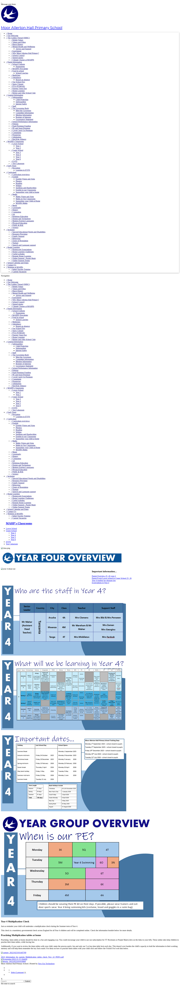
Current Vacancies (19, 272)
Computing (16, 212)
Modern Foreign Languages (23, 221)
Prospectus (16, 135)
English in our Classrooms (26, 190)
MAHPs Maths (21, 203)
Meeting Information (24, 115)
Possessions (20, 66)
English (15, 177)
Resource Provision (19, 234)
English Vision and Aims (25, 179)
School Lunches (22, 73)
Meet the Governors (23, 111)
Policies (15, 124)
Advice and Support (23, 49)
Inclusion (11, 230)
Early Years (11, 166)
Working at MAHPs (15, 267)
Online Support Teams (21, 261)
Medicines (16, 75)
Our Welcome (12, 36)
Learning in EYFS (23, 170)
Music (14, 205)
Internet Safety (21, 104)
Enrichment (16, 51)
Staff (14, 106)
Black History (17, 44)
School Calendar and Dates (18, 263)
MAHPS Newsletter (20, 69)
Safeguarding (17, 97)
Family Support (18, 236)
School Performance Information (25, 122)
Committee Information (25, 113)
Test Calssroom (18, 163)
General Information (15, 95)
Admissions (16, 137)
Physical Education (19, 223)
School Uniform (18, 64)
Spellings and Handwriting (26, 188)
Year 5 (18, 157)
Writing (18, 186)
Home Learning (18, 91)
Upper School (17, 150)
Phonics (19, 181)
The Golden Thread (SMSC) (18, 38)
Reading (19, 183)
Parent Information (14, 62)
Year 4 (18, 155)
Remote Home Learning (21, 256)
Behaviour (16, 238)
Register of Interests (23, 117)
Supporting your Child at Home (28, 201)
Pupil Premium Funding (21, 126)
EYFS (14, 161)
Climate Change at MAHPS (23, 60)
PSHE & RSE (17, 225)
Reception (16, 168)
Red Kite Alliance (19, 139)
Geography (16, 208)
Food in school (18, 71)
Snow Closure (17, 84)
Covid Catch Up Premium (22, 130)
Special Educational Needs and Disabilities (28, 232)
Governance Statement (24, 119)
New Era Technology (46, 964)
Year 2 (18, 148)
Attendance (16, 77)
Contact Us (11, 265)
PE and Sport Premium (21, 128)
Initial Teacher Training (21, 269)
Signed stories (17, 58)
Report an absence (23, 80)
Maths (14, 194)
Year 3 (18, 152)
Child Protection (22, 100)
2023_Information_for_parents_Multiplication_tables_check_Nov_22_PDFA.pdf (32, 957)
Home (9, 33)
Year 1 (18, 146)
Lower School (17, 144)
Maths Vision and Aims (25, 197)
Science (15, 227)
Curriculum (11, 172)
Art (13, 214)
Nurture (15, 243)
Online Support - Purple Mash (24, 258)
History (15, 210)
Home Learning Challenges (23, 252)
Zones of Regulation (20, 241)
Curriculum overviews (21, 175)
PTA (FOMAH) (18, 86)
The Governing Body (20, 108)
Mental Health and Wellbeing (23, 47)
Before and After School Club (24, 93)
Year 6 (18, 159)
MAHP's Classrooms (15, 141)
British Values (17, 40)
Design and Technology (21, 219)
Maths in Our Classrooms (25, 199)
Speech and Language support (24, 245)
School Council (18, 55)
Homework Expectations (22, 249)
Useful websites (18, 254)
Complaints (16, 133)
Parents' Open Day (19, 88)
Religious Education (20, 216)
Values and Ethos (19, 42)
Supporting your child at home (27, 192)
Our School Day (18, 82)
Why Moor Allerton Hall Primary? (25, 53)
